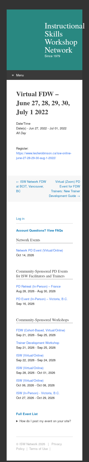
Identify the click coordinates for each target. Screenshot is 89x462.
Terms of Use (38, 448)
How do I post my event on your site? (45, 421)
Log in (20, 218)
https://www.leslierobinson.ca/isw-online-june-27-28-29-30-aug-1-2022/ (43, 155)
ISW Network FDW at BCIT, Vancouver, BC (31, 186)
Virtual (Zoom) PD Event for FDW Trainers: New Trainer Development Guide (64, 188)
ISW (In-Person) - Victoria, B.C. (38, 393)
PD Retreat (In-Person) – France (38, 286)
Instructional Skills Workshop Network (59, 37)
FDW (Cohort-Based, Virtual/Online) (40, 330)
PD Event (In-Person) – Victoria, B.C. (42, 299)
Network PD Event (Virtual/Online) (39, 250)
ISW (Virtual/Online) (29, 355)
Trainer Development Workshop (37, 342)
